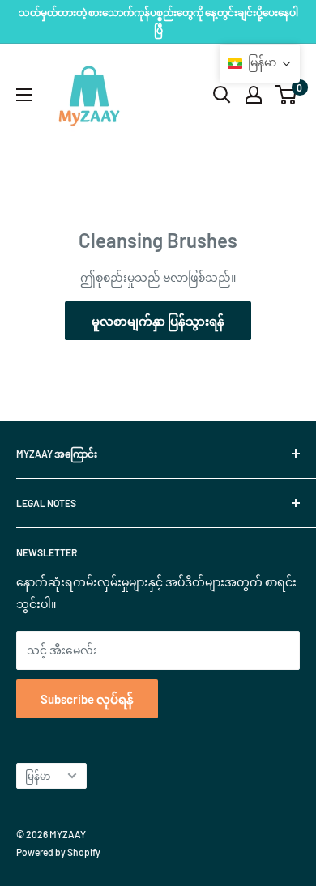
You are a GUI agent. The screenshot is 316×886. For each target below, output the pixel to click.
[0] (286, 94)
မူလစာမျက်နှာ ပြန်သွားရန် (158, 320)
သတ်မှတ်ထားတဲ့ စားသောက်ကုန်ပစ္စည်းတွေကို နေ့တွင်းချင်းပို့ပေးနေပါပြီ (158, 21)
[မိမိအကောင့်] (254, 95)
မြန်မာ (37, 776)
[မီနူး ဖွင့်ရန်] (24, 94)
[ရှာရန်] (222, 95)
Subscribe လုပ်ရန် (87, 699)
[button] (260, 64)
